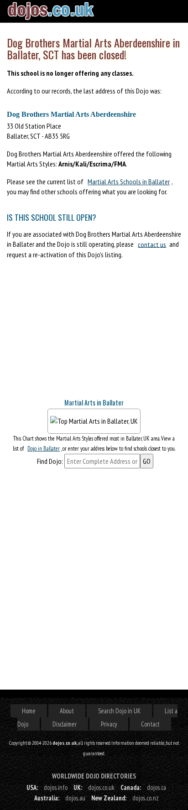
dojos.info (56, 787)
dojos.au (75, 798)
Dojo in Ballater (43, 448)
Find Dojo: (50, 461)
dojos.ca (156, 787)
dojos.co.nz (145, 798)
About (67, 710)
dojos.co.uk (101, 787)
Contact (150, 724)
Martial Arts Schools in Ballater (129, 181)
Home (29, 710)
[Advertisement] (75, 332)
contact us (152, 244)
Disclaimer (64, 724)
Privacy (109, 724)
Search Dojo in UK (119, 710)
